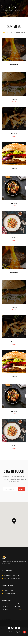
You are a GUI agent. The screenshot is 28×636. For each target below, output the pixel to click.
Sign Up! (21, 489)
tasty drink (14, 99)
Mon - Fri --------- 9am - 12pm (12, 604)
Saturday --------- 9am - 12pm (11, 606)
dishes (14, 205)
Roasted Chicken (14, 64)
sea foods (14, 134)
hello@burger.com (9, 593)
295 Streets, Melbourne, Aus (12, 578)
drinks (14, 101)
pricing (16, 632)
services (11, 632)
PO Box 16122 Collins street (12, 575)
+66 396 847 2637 (9, 590)
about (6, 632)
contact (21, 632)
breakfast (14, 67)
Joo (6, 624)
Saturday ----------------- (12, 609)
